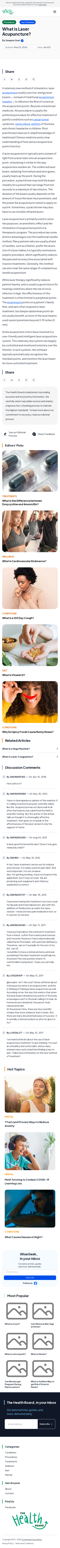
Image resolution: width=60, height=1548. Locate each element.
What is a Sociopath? (15, 1354)
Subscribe (30, 1278)
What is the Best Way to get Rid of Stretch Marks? (42, 1384)
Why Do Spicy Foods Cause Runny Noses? (28, 731)
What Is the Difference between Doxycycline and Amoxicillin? (22, 502)
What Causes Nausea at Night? (24, 1237)
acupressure (14, 302)
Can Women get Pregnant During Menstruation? (13, 1384)
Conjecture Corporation (31, 1539)
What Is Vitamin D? (13, 675)
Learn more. (42, 4)
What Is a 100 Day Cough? (18, 618)
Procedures (11, 1456)
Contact (9, 1493)
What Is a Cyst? (12, 1324)
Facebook (10, 1507)
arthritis (35, 123)
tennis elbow (22, 123)
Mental (9, 1116)
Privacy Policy (8, 1543)
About (8, 1488)
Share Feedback (46, 434)
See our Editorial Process (17, 434)
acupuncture (9, 92)
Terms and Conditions (24, 1543)
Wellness (8, 556)
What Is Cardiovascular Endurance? (24, 561)
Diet (4, 670)
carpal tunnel (41, 119)
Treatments (9, 496)
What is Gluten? (39, 1354)
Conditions (9, 613)
